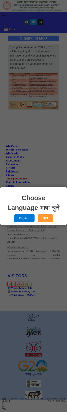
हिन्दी (45, 218)
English (24, 218)
